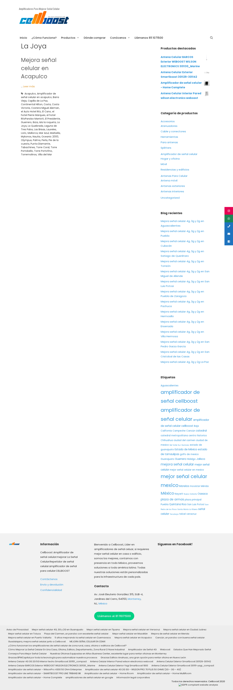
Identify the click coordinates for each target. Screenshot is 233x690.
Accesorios (168, 121)
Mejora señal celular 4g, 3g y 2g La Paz (185, 362)
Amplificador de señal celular (179, 154)
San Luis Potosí (195, 504)
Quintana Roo (178, 504)
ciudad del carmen (184, 440)
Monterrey (134, 599)
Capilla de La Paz (38, 100)
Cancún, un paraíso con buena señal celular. (180, 637)
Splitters (166, 148)
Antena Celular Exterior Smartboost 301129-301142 (184, 661)
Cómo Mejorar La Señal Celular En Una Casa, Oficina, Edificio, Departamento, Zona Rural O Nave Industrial (66, 649)
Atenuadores (169, 126)
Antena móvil (169, 180)
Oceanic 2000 (49, 136)
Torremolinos (29, 154)
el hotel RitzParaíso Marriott (38, 116)
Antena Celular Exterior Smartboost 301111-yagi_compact (182, 665)
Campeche (179, 430)
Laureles (51, 129)
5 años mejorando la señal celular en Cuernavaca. (83, 637)
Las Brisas (39, 129)
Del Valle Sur (175, 445)
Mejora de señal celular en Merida (170, 633)
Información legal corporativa (133, 677)
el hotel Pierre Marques (37, 113)
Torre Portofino (43, 151)
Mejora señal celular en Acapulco (38, 68)
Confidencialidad (51, 590)
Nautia (36, 136)
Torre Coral (42, 147)
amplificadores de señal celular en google (89, 677)
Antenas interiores (172, 191)
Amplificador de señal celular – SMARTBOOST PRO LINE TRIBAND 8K (44, 673)
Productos (68, 38)
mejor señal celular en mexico (187, 469)
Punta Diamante (40, 143)
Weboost (165, 649)
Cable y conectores (173, 131)
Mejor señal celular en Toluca (24, 633)
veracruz (191, 514)
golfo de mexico (189, 454)
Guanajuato (167, 459)
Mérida (205, 486)
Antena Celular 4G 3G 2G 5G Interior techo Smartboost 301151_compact (47, 661)
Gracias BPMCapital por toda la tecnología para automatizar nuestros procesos (52, 657)
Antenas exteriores (173, 186)
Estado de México (186, 449)
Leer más (29, 86)
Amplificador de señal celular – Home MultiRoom (164, 673)
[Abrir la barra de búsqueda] (211, 37)
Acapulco (30, 93)
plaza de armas (172, 499)
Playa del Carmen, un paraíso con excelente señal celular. (76, 633)
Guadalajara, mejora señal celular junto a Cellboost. (37, 641)
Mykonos (26, 136)
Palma (36, 140)
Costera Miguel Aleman (45, 108)
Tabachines (28, 147)
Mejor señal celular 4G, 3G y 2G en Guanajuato (57, 629)
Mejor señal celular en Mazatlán (130, 633)
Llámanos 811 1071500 (149, 38)
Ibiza (35, 122)
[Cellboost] (44, 19)
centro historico (198, 435)
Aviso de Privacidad (17, 629)
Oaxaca (203, 493)
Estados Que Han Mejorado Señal (192, 649)
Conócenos (118, 38)
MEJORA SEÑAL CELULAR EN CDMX (87, 641)
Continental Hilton (31, 104)
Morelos (184, 486)
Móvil (164, 164)
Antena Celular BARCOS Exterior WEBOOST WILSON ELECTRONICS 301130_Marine (51, 665)
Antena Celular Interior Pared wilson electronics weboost (121, 661)
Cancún (190, 430)
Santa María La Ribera (187, 509)
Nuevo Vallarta (190, 494)
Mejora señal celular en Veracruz (141, 629)
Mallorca (33, 133)
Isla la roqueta (47, 122)
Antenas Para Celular (174, 176)
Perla (44, 140)
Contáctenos (48, 579)
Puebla (165, 504)
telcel (182, 514)
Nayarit (179, 493)
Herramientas (169, 137)
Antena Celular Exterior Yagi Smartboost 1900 (123, 665)
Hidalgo (191, 459)
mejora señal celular (177, 464)
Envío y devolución (51, 584)
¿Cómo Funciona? (44, 38)
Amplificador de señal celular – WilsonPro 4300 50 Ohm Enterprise (45, 669)
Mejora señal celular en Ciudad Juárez (184, 629)
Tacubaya (174, 514)
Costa (47, 104)
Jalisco (200, 459)
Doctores (185, 445)
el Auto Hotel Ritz (31, 111)
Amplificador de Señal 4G (142, 649)
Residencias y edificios (175, 169)
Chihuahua (167, 440)
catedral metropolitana (174, 435)
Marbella (55, 133)
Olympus (26, 140)
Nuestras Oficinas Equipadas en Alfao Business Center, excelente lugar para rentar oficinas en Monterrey (108, 653)
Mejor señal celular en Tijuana (103, 629)
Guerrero (26, 122)
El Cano (46, 111)
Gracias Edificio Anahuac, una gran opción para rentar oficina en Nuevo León (143, 657)
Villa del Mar (45, 154)
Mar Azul (44, 133)
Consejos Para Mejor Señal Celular (27, 653)
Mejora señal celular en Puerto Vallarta (29, 637)
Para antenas (169, 142)
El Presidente (52, 118)
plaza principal (193, 499)
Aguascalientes (169, 385)
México (167, 493)
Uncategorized (170, 197)
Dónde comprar (95, 38)
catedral (201, 430)
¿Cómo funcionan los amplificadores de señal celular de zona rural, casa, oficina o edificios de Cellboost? (67, 645)
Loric (23, 133)
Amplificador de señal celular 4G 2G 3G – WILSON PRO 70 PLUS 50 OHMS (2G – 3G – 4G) (133, 669)
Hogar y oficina (170, 158)
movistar (195, 486)
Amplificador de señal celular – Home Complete (35, 677)
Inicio (23, 38)
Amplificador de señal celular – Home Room (109, 673)
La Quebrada (35, 126)
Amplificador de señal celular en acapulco (38, 95)
